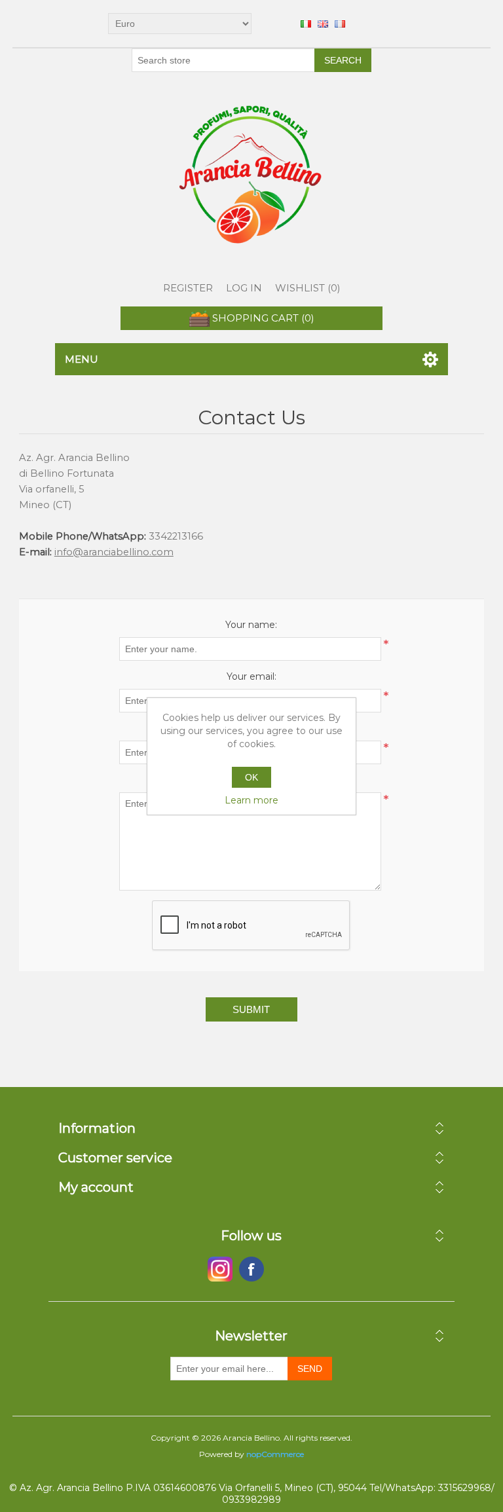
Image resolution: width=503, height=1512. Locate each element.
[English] (323, 23)
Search (343, 60)
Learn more (251, 800)
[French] (340, 23)
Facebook (220, 1269)
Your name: (251, 625)
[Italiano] (306, 23)
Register (188, 288)
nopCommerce (275, 1454)
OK (251, 777)
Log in (244, 288)
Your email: (251, 676)
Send (309, 1368)
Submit (251, 1009)
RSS (282, 1269)
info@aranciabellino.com (114, 552)
